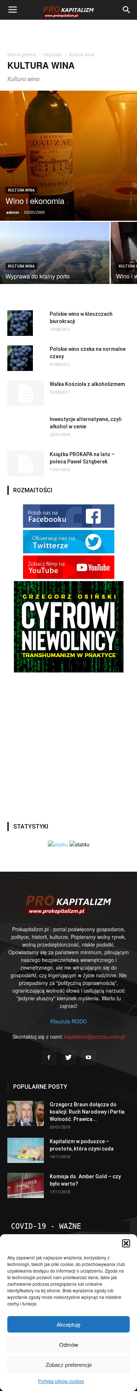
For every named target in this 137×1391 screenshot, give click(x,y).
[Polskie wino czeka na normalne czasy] (20, 358)
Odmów (68, 1344)
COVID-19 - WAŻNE (46, 1226)
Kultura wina (21, 190)
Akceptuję (68, 1324)
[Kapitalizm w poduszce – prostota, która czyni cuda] (25, 1150)
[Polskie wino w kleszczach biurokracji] (20, 323)
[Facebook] (49, 1057)
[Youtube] (88, 1057)
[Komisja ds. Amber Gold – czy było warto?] (25, 1185)
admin (12, 212)
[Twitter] (68, 1057)
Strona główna (22, 54)
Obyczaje (52, 54)
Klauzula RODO (68, 1021)
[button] (126, 1243)
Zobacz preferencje (69, 1364)
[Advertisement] (68, 32)
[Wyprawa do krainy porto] (55, 276)
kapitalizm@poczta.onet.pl (94, 1036)
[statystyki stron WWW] (58, 844)
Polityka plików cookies (61, 1381)
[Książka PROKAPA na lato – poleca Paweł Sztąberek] (25, 463)
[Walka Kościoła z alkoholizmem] (25, 393)
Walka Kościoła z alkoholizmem (87, 384)
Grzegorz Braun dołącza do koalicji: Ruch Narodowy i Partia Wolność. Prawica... (87, 1112)
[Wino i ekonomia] (68, 156)
